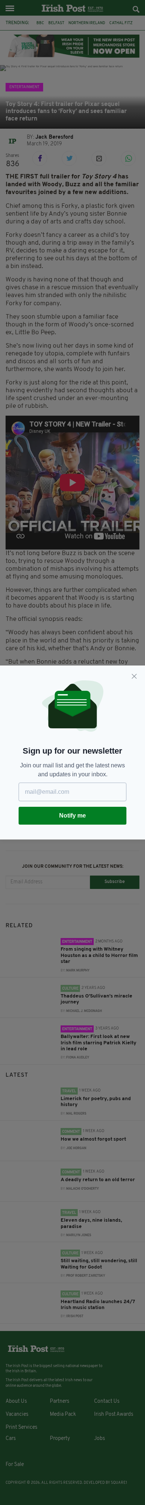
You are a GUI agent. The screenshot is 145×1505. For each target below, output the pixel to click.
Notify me (72, 815)
